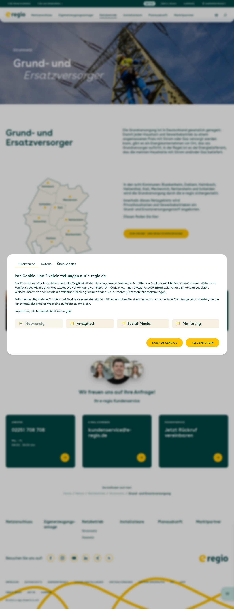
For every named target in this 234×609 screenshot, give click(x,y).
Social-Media (139, 323)
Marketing (192, 323)
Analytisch (86, 323)
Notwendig (34, 323)
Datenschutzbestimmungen (145, 292)
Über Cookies (66, 264)
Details (46, 264)
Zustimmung (26, 264)
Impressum (22, 311)
